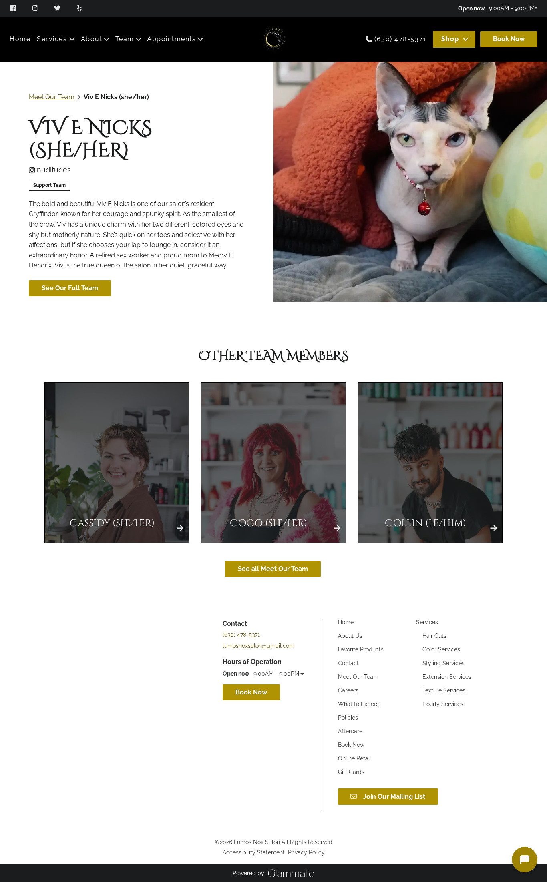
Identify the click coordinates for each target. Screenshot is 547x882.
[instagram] (36, 8)
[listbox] (95, 39)
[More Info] (180, 527)
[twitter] (58, 8)
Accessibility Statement (254, 852)
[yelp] (80, 8)
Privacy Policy (306, 852)
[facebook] (17, 8)
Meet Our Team (51, 97)
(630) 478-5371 (400, 39)
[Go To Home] (273, 39)
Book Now (509, 39)
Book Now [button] (251, 692)
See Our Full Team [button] (70, 288)
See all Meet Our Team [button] (273, 569)
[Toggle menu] (72, 39)
